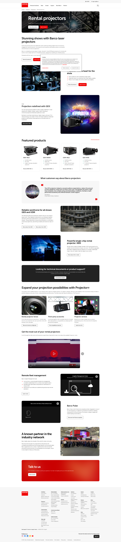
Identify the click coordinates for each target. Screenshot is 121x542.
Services (62, 499)
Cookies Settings (45, 67)
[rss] (30, 536)
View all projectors (95, 139)
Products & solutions (34, 5)
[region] (61, 62)
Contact (47, 5)
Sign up (96, 536)
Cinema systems (44, 509)
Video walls (43, 519)
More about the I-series (73, 254)
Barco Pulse (72, 406)
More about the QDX (28, 227)
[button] (82, 353)
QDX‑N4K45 (46, 157)
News (42, 5)
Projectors (43, 501)
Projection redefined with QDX (36, 106)
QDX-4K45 (86, 157)
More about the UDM (41, 227)
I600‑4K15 (26, 157)
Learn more (25, 393)
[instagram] (22, 536)
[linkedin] (27, 536)
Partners (65, 5)
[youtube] (32, 536)
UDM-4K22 (66, 157)
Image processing (54, 516)
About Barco (58, 5)
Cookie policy (64, 64)
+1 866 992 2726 (42, 529)
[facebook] (25, 536)
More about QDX (27, 123)
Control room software (55, 510)
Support (52, 5)
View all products (33, 27)
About (92, 500)
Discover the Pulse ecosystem (75, 417)
